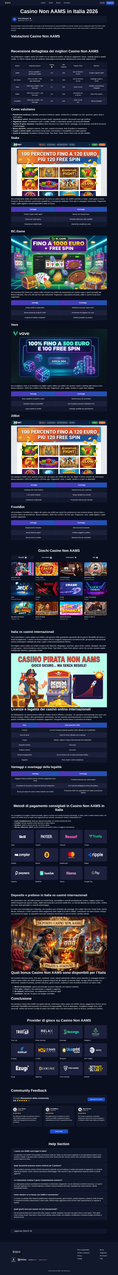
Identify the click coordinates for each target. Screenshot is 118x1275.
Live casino (45, 557)
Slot (94, 557)
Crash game (70, 557)
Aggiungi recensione (96, 1099)
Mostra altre (59, 1131)
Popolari (21, 557)
